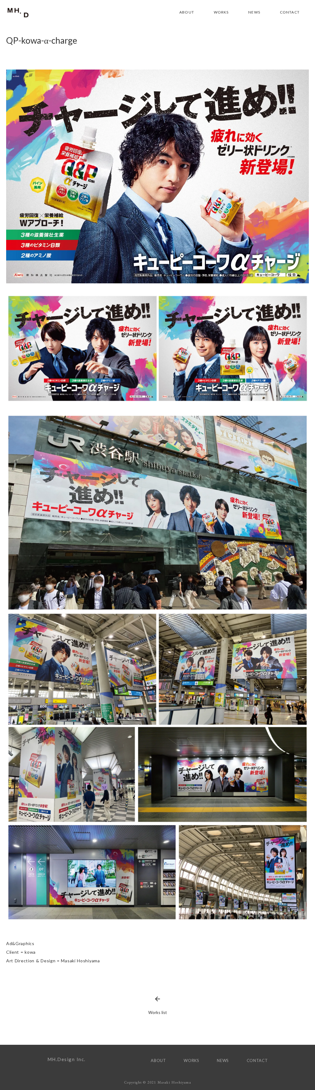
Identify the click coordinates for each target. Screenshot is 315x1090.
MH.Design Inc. (66, 1059)
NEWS (254, 12)
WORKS (221, 12)
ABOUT (186, 12)
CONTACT (290, 12)
